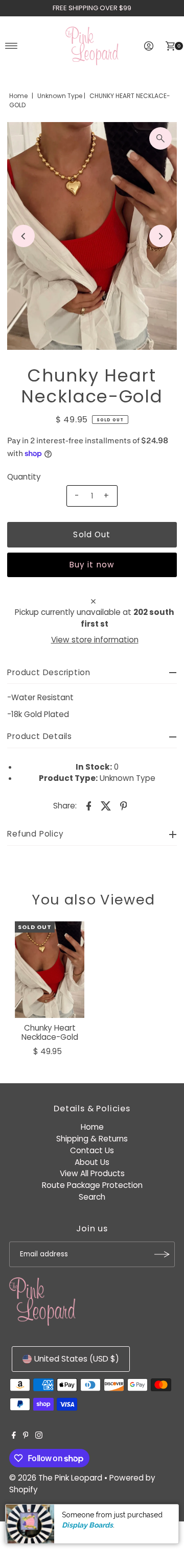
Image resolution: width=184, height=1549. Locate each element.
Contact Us (92, 1150)
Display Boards (87, 1525)
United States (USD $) (76, 1358)
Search (92, 1196)
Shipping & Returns (92, 1138)
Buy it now (92, 564)
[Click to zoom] (160, 138)
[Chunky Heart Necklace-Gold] (49, 969)
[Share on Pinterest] (123, 805)
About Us (92, 1162)
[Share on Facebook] (89, 805)
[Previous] (23, 236)
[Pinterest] (26, 1436)
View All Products (92, 1173)
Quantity (24, 476)
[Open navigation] (11, 46)
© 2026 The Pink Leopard (55, 1477)
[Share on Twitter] (106, 805)
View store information (95, 639)
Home (18, 95)
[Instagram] (38, 1436)
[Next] (160, 236)
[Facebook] (14, 1436)
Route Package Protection (92, 1185)
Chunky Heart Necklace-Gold (49, 1032)
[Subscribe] (162, 1254)
